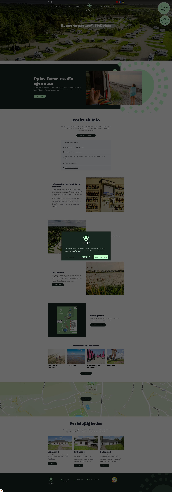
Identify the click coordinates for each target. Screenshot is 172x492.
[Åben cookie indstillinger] (1, 490)
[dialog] (86, 245)
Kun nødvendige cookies (85, 257)
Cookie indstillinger (69, 257)
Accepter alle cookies (101, 257)
